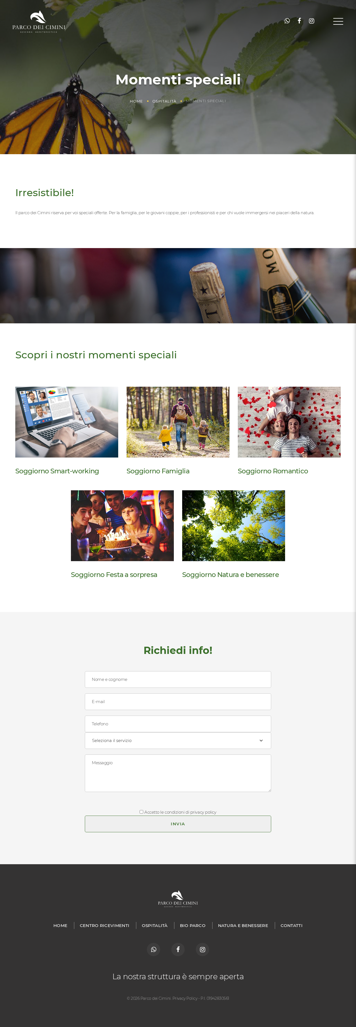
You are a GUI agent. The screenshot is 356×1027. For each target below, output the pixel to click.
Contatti (292, 925)
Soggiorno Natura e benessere (230, 575)
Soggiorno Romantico (273, 471)
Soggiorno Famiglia (158, 471)
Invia (178, 823)
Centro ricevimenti (104, 925)
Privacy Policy (184, 998)
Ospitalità (164, 101)
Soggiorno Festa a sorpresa (114, 575)
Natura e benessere (243, 925)
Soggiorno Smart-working (57, 471)
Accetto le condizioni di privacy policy (180, 812)
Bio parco (193, 925)
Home (136, 101)
